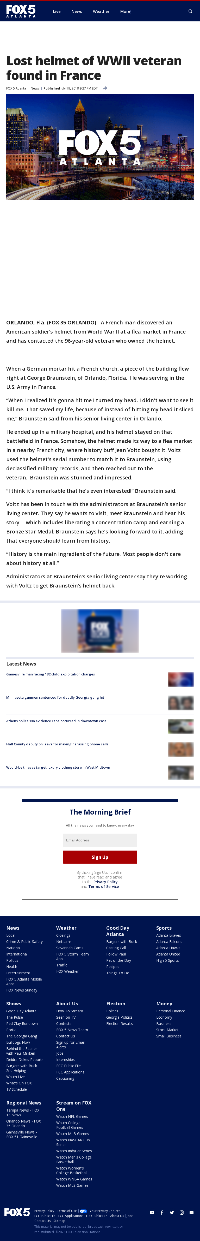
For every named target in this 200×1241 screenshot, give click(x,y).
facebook (162, 1212)
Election (115, 1003)
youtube (152, 1212)
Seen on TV (66, 1017)
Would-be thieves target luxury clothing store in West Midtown (58, 767)
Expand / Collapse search (191, 11)
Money (164, 1003)
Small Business (169, 1036)
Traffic (61, 965)
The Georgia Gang (21, 1036)
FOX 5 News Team (72, 1029)
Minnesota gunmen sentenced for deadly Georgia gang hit (55, 697)
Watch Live (15, 1076)
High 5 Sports (167, 960)
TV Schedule (16, 1089)
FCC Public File (68, 1065)
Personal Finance (170, 1010)
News (35, 88)
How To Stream (69, 1010)
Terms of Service (103, 886)
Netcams (64, 941)
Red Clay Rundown (22, 1023)
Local (10, 935)
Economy (164, 1017)
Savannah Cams (69, 947)
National (13, 947)
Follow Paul (116, 954)
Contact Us (65, 1036)
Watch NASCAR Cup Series (73, 1142)
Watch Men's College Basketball (74, 1159)
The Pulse (14, 1017)
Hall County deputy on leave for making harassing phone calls (57, 744)
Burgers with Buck (121, 941)
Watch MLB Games (72, 1133)
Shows (13, 1003)
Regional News (23, 1103)
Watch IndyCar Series (74, 1150)
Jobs (60, 1053)
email (192, 1212)
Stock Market (167, 1029)
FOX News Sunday (21, 990)
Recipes (112, 966)
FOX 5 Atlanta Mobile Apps (24, 981)
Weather (66, 928)
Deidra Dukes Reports (24, 1059)
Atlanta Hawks (168, 947)
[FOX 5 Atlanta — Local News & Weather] (23, 11)
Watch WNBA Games (74, 1179)
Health (11, 966)
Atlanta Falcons (169, 941)
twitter (172, 1212)
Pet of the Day (118, 960)
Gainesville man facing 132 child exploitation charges (50, 674)
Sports (164, 928)
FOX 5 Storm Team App (72, 956)
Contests (63, 1023)
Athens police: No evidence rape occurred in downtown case (56, 721)
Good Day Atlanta (117, 931)
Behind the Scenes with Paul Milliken (22, 1051)
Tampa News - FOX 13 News (22, 1112)
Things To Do (117, 972)
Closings (63, 935)
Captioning (65, 1078)
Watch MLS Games (72, 1185)
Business (163, 1023)
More (125, 11)
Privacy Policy (105, 881)
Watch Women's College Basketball (71, 1170)
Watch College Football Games (69, 1125)
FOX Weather (67, 971)
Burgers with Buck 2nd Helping (21, 1068)
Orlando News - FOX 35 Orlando (23, 1123)
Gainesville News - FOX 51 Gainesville (21, 1134)
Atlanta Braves (168, 935)
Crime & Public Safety (24, 941)
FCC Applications (70, 1072)
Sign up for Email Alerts (70, 1044)
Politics (12, 960)
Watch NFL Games (72, 1116)
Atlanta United (168, 954)
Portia (11, 1029)
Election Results (119, 1023)
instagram (182, 1212)
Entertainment (18, 972)
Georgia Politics (119, 1017)
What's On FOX (19, 1082)
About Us (67, 1003)
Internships (65, 1059)
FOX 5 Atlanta (16, 88)
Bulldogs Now (18, 1042)
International (17, 954)
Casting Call (116, 947)
